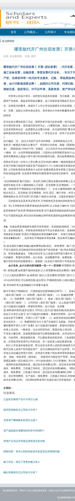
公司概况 (29, 32)
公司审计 (50, 32)
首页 (13, 32)
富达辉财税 (8, 41)
